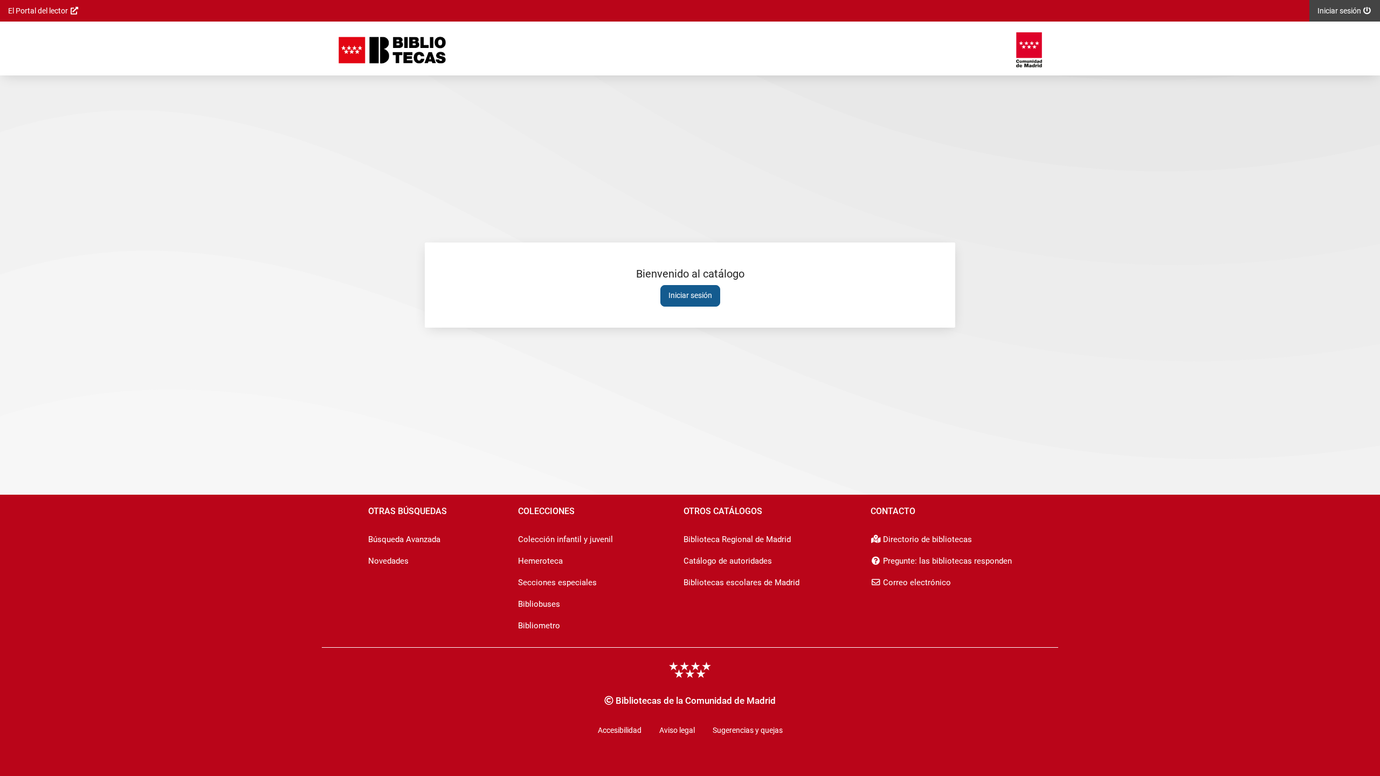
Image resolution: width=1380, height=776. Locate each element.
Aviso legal (677, 730)
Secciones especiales (557, 582)
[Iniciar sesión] (392, 50)
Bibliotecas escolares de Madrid (741, 582)
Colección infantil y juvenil (565, 539)
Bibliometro (539, 625)
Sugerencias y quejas (748, 730)
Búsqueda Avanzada (404, 539)
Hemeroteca (540, 561)
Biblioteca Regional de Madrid (737, 539)
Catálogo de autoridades (728, 561)
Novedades (388, 561)
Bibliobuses (539, 604)
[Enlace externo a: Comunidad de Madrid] (1029, 50)
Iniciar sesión (690, 295)
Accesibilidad (619, 730)
